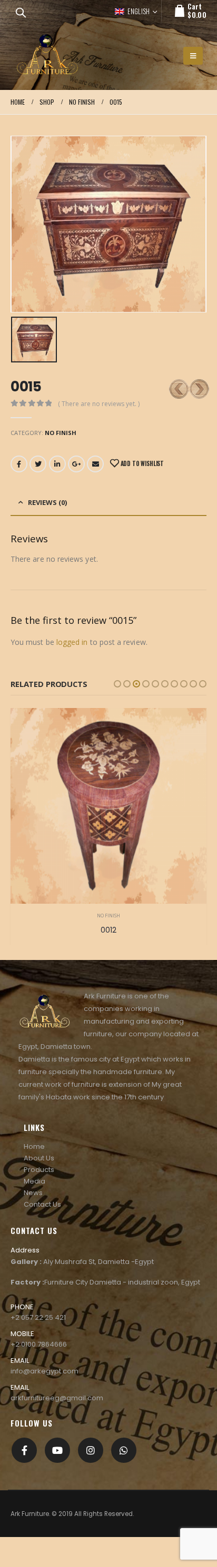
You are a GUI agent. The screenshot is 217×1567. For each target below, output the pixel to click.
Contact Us (42, 1204)
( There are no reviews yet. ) (99, 403)
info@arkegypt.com (44, 1371)
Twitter (37, 464)
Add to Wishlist (141, 463)
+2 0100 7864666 (39, 1344)
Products (39, 1170)
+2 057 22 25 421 (38, 1317)
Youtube (57, 1450)
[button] (117, 684)
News (33, 1193)
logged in (72, 642)
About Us (39, 1158)
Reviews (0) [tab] (47, 502)
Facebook (19, 464)
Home (34, 1146)
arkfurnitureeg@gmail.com (57, 1398)
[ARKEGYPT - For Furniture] (47, 55)
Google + (76, 464)
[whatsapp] (123, 1450)
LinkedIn (57, 464)
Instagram (90, 1450)
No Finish (60, 433)
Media (34, 1181)
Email (95, 464)
